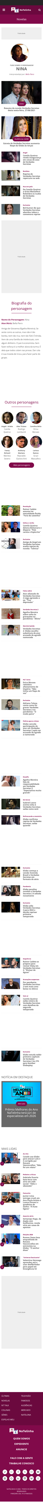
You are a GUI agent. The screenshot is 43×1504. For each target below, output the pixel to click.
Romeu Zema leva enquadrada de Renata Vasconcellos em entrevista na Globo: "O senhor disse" (31, 1244)
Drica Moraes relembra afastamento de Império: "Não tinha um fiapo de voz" (31, 688)
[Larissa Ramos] (36, 442)
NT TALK (5, 1405)
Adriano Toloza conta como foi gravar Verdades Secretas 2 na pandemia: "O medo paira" (30, 708)
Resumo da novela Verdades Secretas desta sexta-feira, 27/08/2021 (21, 109)
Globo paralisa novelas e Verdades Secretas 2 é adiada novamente (32, 892)
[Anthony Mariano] (22, 442)
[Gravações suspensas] (10, 983)
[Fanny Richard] (7, 442)
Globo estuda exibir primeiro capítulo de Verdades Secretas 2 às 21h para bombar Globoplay (32, 1060)
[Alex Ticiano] (22, 417)
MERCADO (25, 1410)
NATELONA (26, 1415)
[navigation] (4, 9)
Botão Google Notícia (11, 1480)
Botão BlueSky (31, 1480)
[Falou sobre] (10, 595)
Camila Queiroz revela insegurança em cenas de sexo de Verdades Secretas (32, 159)
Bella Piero (29, 74)
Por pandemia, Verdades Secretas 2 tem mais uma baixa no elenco (31, 985)
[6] (10, 1261)
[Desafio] (10, 781)
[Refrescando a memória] (10, 820)
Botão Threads (38, 1480)
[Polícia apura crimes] (10, 725)
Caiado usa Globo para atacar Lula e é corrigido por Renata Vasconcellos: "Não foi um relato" (32, 1162)
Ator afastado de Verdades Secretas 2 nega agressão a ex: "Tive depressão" (31, 598)
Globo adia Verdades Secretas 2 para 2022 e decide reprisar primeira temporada (31, 911)
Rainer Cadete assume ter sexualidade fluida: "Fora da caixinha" (32, 512)
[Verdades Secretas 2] (10, 613)
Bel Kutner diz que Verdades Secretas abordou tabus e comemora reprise (31, 211)
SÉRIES (4, 1415)
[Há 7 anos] (10, 684)
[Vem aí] (10, 1000)
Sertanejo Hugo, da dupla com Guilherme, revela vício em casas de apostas (32, 1223)
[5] (10, 1238)
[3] (10, 1197)
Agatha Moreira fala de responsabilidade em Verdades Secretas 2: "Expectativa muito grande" (32, 786)
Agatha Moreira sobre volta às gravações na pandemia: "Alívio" (32, 615)
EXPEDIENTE (21, 1443)
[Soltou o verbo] (10, 527)
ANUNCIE (21, 1449)
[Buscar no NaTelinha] (39, 10)
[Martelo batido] (10, 630)
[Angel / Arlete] (7, 417)
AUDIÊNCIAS (26, 1405)
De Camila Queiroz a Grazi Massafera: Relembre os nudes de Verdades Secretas (32, 193)
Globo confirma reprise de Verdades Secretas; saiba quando (32, 822)
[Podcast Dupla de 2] (25, 1478)
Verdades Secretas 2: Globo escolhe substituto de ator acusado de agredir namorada (32, 633)
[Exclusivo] (10, 543)
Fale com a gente (21, 1458)
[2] (10, 1178)
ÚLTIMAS (5, 1396)
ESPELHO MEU (7, 1419)
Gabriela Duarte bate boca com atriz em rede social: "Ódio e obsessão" (30, 1181)
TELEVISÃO (26, 1396)
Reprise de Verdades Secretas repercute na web (31, 176)
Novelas (21, 19)
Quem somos (21, 1438)
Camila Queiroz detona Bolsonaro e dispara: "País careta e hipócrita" (32, 528)
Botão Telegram (5, 1480)
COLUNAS (5, 1410)
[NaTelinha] (21, 10)
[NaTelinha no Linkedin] (18, 1478)
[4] (10, 1220)
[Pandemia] (10, 890)
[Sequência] (10, 963)
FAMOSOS (25, 1400)
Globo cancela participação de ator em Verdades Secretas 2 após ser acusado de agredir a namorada (32, 729)
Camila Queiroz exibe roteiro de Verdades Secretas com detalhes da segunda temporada (31, 1004)
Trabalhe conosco (21, 1463)
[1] (10, 1158)
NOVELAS (5, 1400)
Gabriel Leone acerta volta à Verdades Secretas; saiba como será (32, 805)
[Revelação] (10, 510)
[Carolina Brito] (36, 417)
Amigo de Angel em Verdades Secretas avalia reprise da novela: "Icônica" (32, 545)
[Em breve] (10, 804)
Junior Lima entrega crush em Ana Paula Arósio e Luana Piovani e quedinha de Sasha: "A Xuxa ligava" (32, 1202)
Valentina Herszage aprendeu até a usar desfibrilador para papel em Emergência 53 (32, 1264)
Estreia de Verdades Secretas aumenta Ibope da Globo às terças (21, 144)
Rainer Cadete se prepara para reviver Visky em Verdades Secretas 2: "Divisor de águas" (31, 967)
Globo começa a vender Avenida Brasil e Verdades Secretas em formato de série (31, 874)
